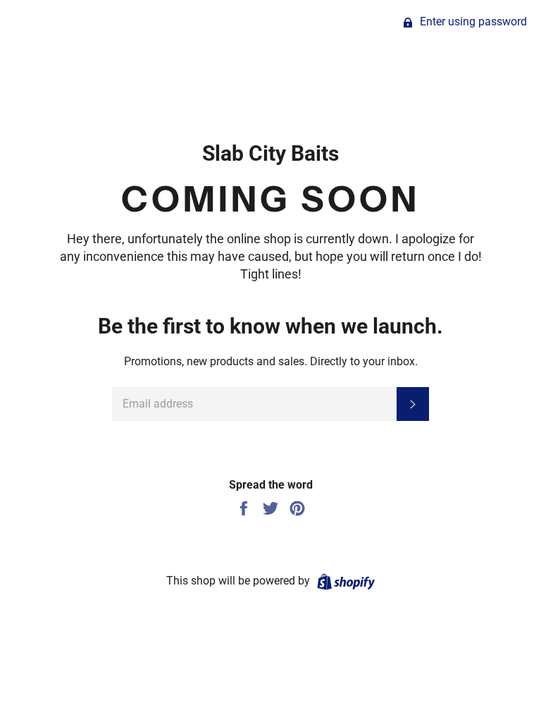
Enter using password (472, 21)
